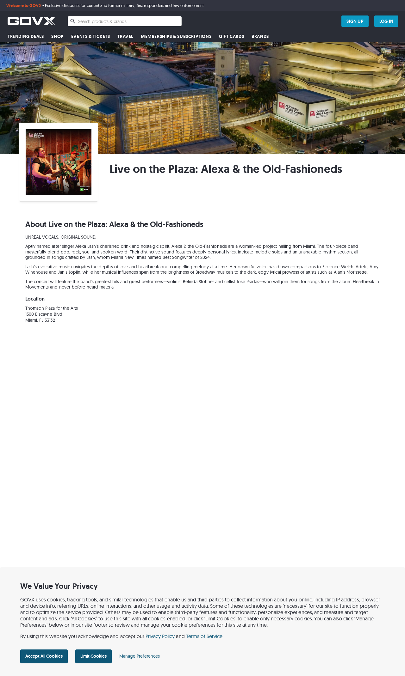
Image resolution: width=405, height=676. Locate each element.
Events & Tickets (90, 36)
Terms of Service (204, 636)
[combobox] (125, 21)
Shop (57, 36)
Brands (260, 36)
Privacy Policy (160, 636)
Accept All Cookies (44, 656)
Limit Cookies (93, 656)
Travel (125, 36)
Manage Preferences (139, 656)
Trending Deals (26, 36)
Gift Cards (231, 36)
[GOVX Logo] (31, 21)
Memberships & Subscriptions (176, 36)
